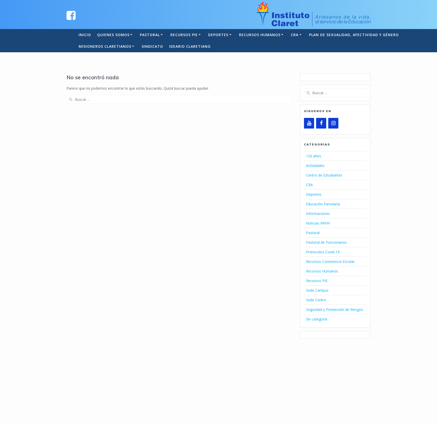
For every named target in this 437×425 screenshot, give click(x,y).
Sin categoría (316, 319)
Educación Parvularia (323, 204)
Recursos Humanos (259, 34)
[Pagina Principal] (71, 15)
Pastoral (150, 34)
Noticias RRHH (318, 223)
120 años (313, 156)
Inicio (85, 34)
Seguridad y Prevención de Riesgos (334, 309)
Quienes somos (113, 34)
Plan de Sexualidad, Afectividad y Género (354, 34)
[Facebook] (321, 123)
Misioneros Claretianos (105, 46)
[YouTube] (309, 123)
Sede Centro (316, 299)
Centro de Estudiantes (324, 175)
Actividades (315, 165)
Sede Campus (317, 290)
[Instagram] (333, 123)
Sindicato (152, 46)
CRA (294, 34)
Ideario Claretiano (190, 46)
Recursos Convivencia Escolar (330, 261)
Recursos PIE (184, 34)
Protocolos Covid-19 (323, 251)
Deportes (218, 34)
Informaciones (318, 213)
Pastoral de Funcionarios (326, 242)
